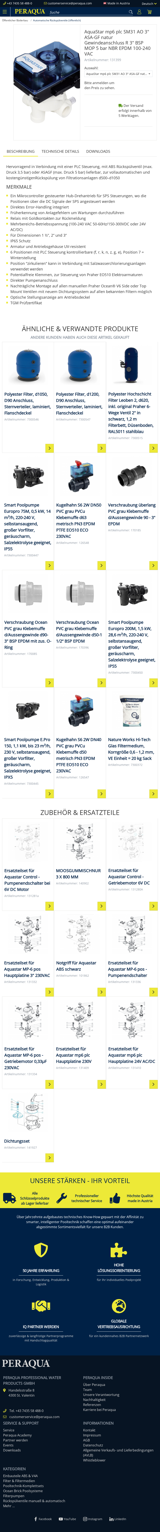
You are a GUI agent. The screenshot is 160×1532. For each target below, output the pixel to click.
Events (8, 1445)
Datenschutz (93, 1445)
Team (87, 1389)
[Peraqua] (30, 11)
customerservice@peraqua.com (70, 3)
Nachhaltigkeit (94, 1399)
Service (8, 1430)
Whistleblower (94, 1460)
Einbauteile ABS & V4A (20, 1476)
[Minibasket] (149, 11)
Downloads (98, 151)
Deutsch (148, 4)
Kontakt (89, 1430)
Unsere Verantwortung (101, 1394)
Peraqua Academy (17, 1435)
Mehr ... (9, 1506)
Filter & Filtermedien (19, 1481)
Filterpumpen (13, 1496)
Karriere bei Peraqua (99, 1409)
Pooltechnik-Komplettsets (23, 1486)
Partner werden (15, 1440)
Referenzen (92, 1404)
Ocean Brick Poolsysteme (23, 1491)
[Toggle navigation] (4, 11)
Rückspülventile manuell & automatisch (34, 1501)
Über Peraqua (94, 1384)
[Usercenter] (139, 11)
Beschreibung (21, 151)
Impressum (92, 1435)
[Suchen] (130, 11)
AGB (86, 1440)
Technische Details (60, 151)
